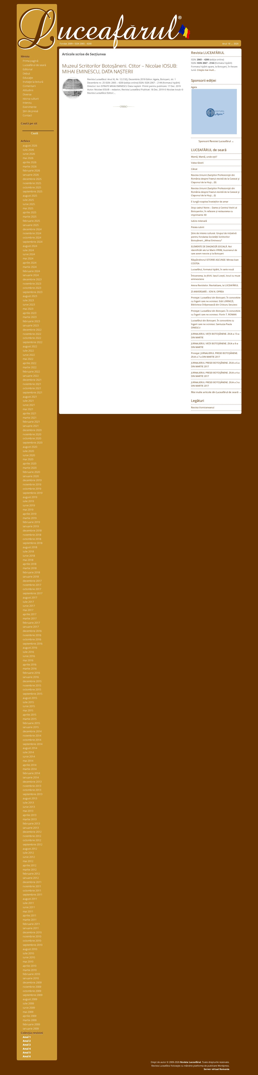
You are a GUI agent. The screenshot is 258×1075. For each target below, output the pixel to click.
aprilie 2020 (29, 463)
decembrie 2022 (32, 329)
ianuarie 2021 (31, 426)
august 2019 (30, 497)
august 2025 (30, 195)
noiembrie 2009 (32, 986)
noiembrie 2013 (32, 786)
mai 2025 (28, 208)
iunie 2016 (29, 656)
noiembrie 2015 (32, 685)
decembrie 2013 (32, 781)
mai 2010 (28, 961)
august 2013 (30, 798)
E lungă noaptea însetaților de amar (209, 201)
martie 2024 (29, 267)
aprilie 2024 (29, 262)
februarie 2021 (31, 421)
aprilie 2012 (29, 865)
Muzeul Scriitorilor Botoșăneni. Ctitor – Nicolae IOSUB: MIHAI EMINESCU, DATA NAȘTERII (119, 68)
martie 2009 (29, 1020)
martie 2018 (29, 568)
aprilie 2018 (29, 564)
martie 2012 (29, 869)
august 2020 (30, 447)
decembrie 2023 (32, 279)
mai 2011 (28, 911)
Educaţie (28, 77)
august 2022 (30, 346)
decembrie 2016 (32, 631)
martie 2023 (29, 317)
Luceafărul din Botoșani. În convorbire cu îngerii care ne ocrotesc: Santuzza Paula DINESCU (212, 324)
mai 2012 (28, 861)
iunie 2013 (29, 807)
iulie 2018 (28, 551)
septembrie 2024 (32, 241)
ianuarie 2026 (31, 174)
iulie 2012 (28, 852)
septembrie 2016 (32, 643)
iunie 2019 (29, 505)
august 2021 (30, 396)
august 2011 (30, 899)
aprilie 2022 (29, 363)
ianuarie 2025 (31, 225)
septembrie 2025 (32, 191)
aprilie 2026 (29, 162)
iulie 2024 (28, 250)
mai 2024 (28, 258)
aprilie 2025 (29, 212)
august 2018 (30, 547)
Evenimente (29, 107)
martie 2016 (29, 668)
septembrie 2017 (32, 593)
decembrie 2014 (32, 731)
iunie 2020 (29, 455)
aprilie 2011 (29, 915)
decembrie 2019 (32, 480)
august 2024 (30, 246)
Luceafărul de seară (34, 65)
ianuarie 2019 (31, 526)
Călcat (194, 168)
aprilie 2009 (29, 1016)
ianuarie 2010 (31, 978)
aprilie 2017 (29, 614)
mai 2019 (28, 509)
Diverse (27, 94)
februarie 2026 (31, 170)
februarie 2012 (31, 873)
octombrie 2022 (32, 338)
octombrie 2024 (32, 237)
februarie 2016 (31, 673)
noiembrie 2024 (32, 233)
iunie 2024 (29, 254)
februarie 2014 (31, 773)
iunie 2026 (29, 154)
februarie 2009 (31, 1024)
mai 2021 (28, 409)
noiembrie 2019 (32, 484)
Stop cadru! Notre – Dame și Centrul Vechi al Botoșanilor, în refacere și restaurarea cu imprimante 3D (214, 211)
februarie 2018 (31, 572)
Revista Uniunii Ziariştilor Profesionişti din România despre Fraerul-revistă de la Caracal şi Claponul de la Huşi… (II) (215, 178)
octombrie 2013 (32, 790)
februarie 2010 (31, 974)
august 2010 (30, 949)
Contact (27, 115)
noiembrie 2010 (32, 936)
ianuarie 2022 (31, 376)
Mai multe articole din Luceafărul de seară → (216, 392)
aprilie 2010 (29, 966)
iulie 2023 (28, 300)
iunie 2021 (29, 405)
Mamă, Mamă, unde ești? (204, 156)
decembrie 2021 (32, 380)
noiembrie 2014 (32, 735)
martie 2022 (29, 367)
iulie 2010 (28, 953)
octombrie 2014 (32, 740)
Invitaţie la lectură (33, 82)
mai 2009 (28, 1012)
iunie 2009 (29, 1007)
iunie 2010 (29, 957)
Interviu (27, 102)
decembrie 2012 (32, 832)
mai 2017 (28, 610)
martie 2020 (29, 467)
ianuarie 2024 (31, 275)
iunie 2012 (29, 857)
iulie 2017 (28, 602)
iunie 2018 (29, 555)
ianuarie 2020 (31, 476)
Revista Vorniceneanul (202, 407)
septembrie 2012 (32, 844)
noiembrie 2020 (32, 434)
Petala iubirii (197, 227)
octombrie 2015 (32, 689)
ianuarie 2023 (31, 325)
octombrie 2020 (32, 438)
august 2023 (30, 296)
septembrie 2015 (32, 693)
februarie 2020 (31, 472)
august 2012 (30, 848)
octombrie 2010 (32, 940)
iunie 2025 (29, 204)
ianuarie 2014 (31, 777)
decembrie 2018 (32, 530)
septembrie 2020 (32, 442)
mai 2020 (28, 459)
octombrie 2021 (32, 388)
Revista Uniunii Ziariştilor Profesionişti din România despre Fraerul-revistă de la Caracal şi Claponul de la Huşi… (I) (215, 192)
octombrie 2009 (32, 991)
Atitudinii (28, 90)
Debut (26, 73)
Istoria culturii (31, 98)
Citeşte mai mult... (206, 69)
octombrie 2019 (32, 488)
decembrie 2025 (32, 179)
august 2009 (30, 999)
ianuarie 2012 (31, 878)
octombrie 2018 (32, 539)
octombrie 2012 (32, 840)
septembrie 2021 (32, 392)
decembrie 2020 (32, 430)
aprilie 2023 (29, 313)
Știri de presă (30, 111)
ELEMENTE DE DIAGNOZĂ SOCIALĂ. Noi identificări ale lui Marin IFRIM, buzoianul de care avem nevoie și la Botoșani (214, 250)
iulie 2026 (28, 150)
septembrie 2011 (32, 894)
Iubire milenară (199, 220)
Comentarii (29, 86)
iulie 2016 (28, 652)
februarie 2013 (31, 823)
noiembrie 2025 (32, 183)
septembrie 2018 (32, 543)
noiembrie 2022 (32, 334)
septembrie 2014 (32, 744)
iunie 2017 (29, 606)
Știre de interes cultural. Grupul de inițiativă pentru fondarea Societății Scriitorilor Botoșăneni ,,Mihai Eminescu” (213, 237)
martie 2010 (29, 970)
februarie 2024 (31, 271)
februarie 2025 (31, 221)
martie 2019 (29, 518)
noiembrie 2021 (32, 384)
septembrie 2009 (32, 995)
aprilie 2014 (29, 765)
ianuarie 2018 (31, 576)
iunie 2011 (29, 907)
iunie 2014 (29, 756)
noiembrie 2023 (32, 283)
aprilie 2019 (29, 514)
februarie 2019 (31, 522)
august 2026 (30, 145)
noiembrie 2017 (32, 585)
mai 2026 (28, 158)
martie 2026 (29, 166)
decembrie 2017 (32, 581)
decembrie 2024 (32, 229)
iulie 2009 (28, 1003)
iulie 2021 (28, 400)
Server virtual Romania (216, 1069)
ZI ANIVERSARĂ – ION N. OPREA (207, 291)
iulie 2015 (28, 702)
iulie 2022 (28, 350)
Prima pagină (30, 61)
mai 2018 (28, 560)
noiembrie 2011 (32, 886)
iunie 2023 (29, 304)
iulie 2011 (28, 903)
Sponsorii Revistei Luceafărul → (216, 141)
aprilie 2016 (29, 664)
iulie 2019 (28, 501)
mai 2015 (28, 710)
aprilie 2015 (29, 714)
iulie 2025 (28, 200)
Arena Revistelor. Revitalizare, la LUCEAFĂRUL (214, 285)
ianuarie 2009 (31, 1028)
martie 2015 (29, 719)
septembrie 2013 (32, 794)
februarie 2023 (31, 321)
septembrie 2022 (32, 342)
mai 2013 (28, 811)
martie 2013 (29, 819)
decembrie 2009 (32, 982)
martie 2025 (29, 216)
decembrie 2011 (32, 882)
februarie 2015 (31, 723)
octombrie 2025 (32, 187)
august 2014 (30, 748)
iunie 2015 (29, 706)
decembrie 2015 (32, 681)
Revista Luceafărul (190, 1062)
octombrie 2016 (32, 639)
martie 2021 (29, 417)
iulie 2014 (28, 752)
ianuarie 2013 (31, 827)
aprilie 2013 (29, 815)
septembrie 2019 (32, 493)
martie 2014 (29, 769)
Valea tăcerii (197, 162)
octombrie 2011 (32, 890)
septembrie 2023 (32, 292)
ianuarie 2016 (31, 677)
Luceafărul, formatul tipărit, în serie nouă (212, 269)
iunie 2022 (29, 355)
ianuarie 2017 (31, 626)
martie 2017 (29, 618)
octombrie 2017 (32, 589)
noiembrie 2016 (32, 635)
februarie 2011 (31, 924)
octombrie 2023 (32, 288)
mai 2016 (28, 660)
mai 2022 (28, 359)
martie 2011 (29, 919)
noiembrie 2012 (32, 836)
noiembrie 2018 (32, 534)
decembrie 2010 (32, 932)
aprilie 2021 (29, 413)
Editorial (27, 69)
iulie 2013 (28, 802)
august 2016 (30, 647)
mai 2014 (28, 760)
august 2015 (30, 698)
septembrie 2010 (32, 945)
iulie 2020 (28, 451)
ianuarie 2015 (31, 727)
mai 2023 (28, 309)
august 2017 (30, 597)
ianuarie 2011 (31, 928)
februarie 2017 (31, 622)
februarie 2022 (31, 371)
